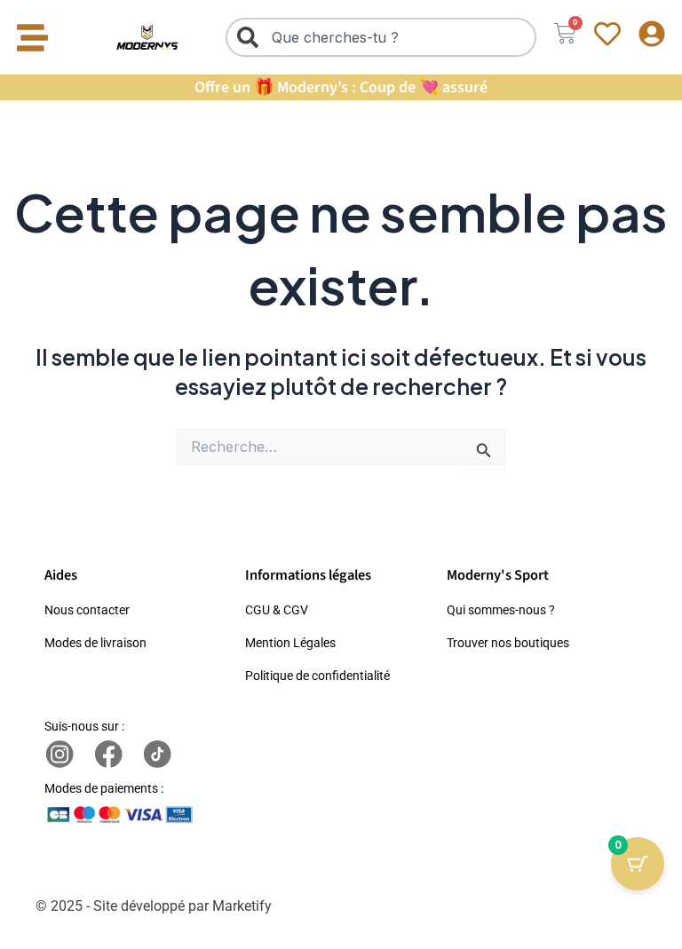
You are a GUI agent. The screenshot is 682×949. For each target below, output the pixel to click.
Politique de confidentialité (317, 675)
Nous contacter (87, 610)
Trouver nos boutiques (508, 643)
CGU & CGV (276, 610)
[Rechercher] (251, 37)
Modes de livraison (95, 643)
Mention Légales (290, 643)
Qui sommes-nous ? (501, 610)
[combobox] (381, 37)
